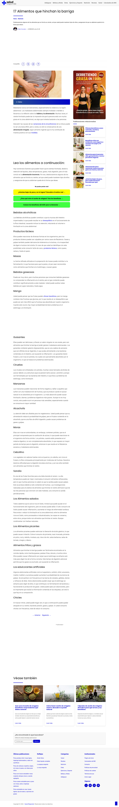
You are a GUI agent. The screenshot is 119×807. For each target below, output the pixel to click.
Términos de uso (89, 774)
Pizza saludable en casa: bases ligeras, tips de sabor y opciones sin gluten (23, 792)
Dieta (66, 3)
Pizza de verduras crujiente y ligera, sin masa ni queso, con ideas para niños (23, 768)
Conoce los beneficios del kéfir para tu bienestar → (41, 205)
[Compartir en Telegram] (38, 64)
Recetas (94, 3)
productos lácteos (50, 248)
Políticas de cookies (90, 770)
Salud (100, 3)
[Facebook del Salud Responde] (86, 786)
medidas (34, 133)
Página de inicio (89, 758)
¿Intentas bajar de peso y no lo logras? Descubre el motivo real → (41, 192)
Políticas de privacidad (91, 767)
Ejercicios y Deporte (75, 3)
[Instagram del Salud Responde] (90, 786)
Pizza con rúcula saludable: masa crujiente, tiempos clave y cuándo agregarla (23, 776)
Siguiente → (46, 615)
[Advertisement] (59, 46)
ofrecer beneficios (49, 296)
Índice (20, 102)
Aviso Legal (88, 777)
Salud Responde (29, 804)
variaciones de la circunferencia (44, 124)
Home (15, 19)
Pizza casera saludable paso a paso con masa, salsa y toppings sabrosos (23, 784)
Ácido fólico (40, 758)
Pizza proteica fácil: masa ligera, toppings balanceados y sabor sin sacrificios (23, 760)
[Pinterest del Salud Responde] (98, 786)
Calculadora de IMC (110, 3)
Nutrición (87, 3)
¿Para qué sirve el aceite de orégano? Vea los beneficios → (41, 198)
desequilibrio (47, 220)
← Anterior (36, 615)
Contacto (87, 764)
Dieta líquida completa (43, 761)
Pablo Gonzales (22, 29)
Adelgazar (48, 3)
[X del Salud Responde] (94, 786)
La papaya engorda (42, 764)
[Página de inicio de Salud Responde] (9, 2)
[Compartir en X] (28, 64)
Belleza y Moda (58, 3)
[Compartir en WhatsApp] (33, 64)
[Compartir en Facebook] (23, 64)
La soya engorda (42, 767)
